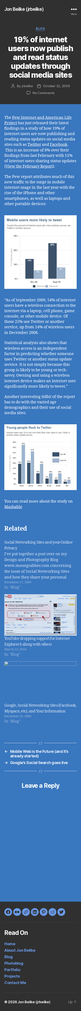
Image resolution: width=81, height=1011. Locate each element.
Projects (12, 976)
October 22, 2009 (56, 86)
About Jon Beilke (19, 950)
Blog (40, 28)
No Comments (43, 93)
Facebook (58, 144)
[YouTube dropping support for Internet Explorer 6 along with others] (40, 614)
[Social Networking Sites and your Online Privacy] (40, 564)
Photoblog (13, 963)
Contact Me (15, 982)
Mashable (13, 507)
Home (9, 944)
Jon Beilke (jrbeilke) (24, 9)
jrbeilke (27, 86)
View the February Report (29, 166)
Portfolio (12, 969)
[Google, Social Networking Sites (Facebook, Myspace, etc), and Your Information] (40, 682)
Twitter (34, 144)
